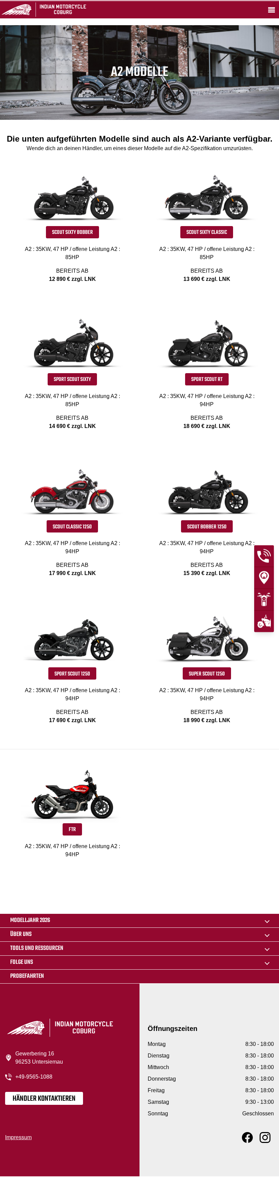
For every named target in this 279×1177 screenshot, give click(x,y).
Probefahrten (27, 976)
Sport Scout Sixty (72, 379)
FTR (72, 829)
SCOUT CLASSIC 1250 (72, 527)
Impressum (18, 1137)
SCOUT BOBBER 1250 (207, 527)
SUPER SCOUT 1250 (207, 674)
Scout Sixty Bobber (72, 232)
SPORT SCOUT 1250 (72, 674)
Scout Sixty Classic (206, 232)
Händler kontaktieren (44, 1098)
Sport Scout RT (207, 379)
